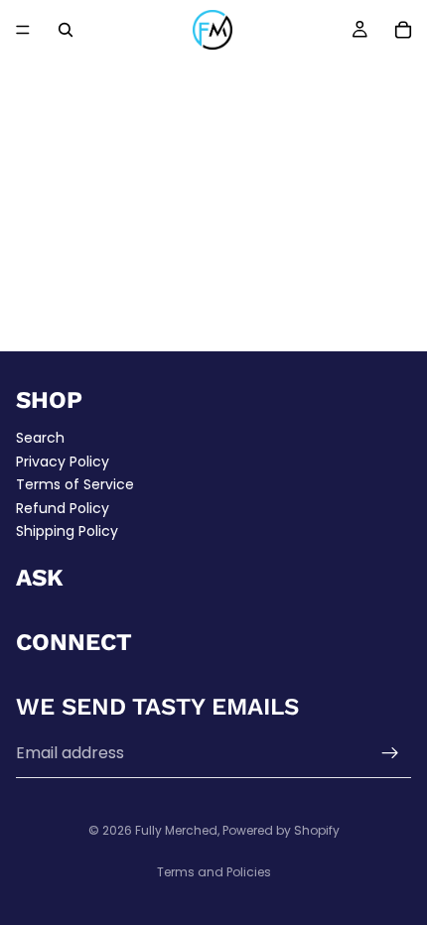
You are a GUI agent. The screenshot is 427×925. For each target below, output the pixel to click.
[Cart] (403, 30)
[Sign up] (390, 753)
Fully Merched (176, 830)
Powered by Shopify (281, 830)
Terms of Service (75, 484)
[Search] (65, 30)
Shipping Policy (67, 531)
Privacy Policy (62, 460)
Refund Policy (62, 507)
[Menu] (23, 30)
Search (40, 438)
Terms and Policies (214, 871)
